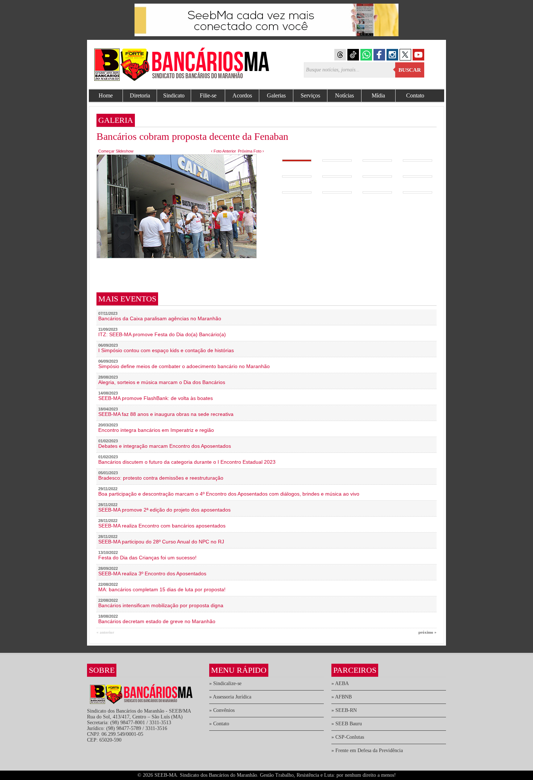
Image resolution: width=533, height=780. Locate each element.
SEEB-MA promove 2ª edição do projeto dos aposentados (164, 510)
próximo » (427, 632)
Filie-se (208, 95)
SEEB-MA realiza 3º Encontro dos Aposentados (152, 573)
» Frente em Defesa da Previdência (367, 750)
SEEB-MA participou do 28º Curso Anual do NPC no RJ (161, 542)
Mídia (378, 95)
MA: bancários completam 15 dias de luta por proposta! (162, 589)
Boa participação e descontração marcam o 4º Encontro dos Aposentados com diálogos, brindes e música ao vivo (228, 494)
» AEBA (340, 683)
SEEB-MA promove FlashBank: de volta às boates (155, 398)
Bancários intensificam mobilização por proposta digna (160, 605)
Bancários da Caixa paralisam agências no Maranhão (159, 318)
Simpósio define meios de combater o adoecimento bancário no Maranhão (184, 366)
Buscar (409, 70)
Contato (415, 95)
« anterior (105, 632)
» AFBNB (341, 697)
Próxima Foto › (251, 151)
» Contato (219, 723)
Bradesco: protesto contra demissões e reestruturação (160, 478)
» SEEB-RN (344, 710)
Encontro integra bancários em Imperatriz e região (156, 430)
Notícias (344, 95)
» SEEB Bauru (346, 723)
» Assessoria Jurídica (230, 697)
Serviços (310, 95)
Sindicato (174, 95)
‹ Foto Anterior (223, 151)
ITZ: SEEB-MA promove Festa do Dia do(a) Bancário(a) (162, 334)
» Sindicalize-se (225, 683)
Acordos (242, 95)
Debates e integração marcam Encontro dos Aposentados (164, 446)
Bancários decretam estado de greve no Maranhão (156, 621)
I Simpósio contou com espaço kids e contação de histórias (166, 350)
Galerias (276, 95)
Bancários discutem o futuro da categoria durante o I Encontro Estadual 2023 (187, 462)
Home (106, 95)
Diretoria (140, 95)
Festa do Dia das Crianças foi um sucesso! (147, 557)
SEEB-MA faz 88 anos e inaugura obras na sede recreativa (166, 414)
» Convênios (222, 710)
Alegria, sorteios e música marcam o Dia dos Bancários (161, 382)
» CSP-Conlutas (347, 737)
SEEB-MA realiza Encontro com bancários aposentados (162, 526)
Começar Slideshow (115, 151)
